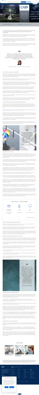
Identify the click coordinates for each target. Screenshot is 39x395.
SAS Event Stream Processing (23, 163)
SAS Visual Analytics (9, 179)
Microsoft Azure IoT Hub (8, 188)
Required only (11, 387)
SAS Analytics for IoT (15, 24)
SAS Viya (23, 24)
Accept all (6, 387)
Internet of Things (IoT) (28, 39)
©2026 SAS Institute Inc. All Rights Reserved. (24, 381)
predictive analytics (6, 175)
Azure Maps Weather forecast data (12, 163)
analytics (22, 90)
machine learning (5, 177)
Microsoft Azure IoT (28, 24)
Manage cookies (9, 389)
